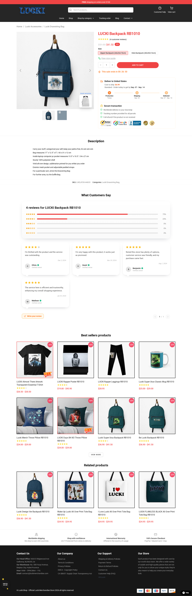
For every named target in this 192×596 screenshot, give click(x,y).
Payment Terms (104, 563)
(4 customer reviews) (118, 39)
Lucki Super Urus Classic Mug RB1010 (156, 381)
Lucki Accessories (33, 26)
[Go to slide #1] (48, 115)
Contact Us (102, 570)
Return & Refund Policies (108, 566)
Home (19, 26)
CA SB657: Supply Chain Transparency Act (75, 574)
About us (61, 559)
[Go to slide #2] (62, 115)
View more (96, 455)
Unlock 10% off (5, 584)
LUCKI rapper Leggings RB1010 (113, 381)
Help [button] (187, 593)
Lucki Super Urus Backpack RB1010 (114, 437)
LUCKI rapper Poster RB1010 (70, 381)
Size (100, 49)
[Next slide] (90, 70)
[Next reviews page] (167, 316)
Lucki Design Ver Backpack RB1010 (33, 511)
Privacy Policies (64, 566)
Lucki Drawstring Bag (54, 26)
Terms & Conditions (66, 563)
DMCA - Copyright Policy (67, 570)
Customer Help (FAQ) (106, 574)
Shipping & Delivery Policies (109, 559)
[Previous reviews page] (155, 316)
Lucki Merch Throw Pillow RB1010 (32, 437)
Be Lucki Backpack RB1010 (151, 437)
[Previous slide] (20, 70)
